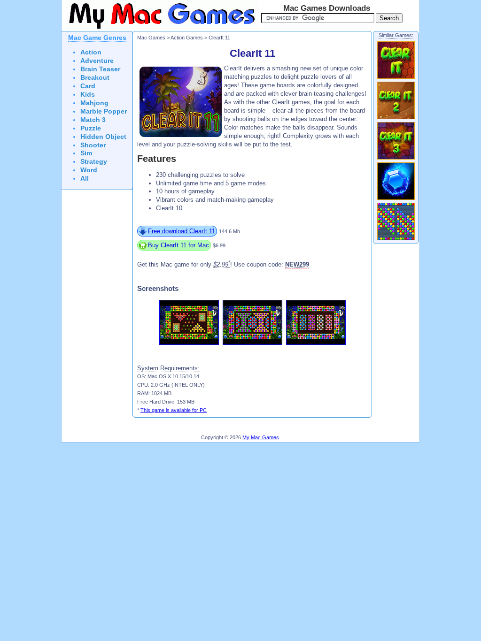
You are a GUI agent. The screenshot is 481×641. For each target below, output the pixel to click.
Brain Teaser (100, 69)
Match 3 (93, 119)
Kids (87, 94)
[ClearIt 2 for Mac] (396, 119)
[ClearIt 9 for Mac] (396, 199)
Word (88, 170)
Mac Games (151, 37)
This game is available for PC (173, 410)
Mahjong (94, 103)
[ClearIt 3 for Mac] (396, 159)
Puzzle (90, 128)
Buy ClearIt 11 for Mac (178, 245)
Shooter (93, 145)
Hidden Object (103, 136)
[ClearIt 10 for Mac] (396, 240)
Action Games (187, 37)
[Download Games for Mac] (160, 29)
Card (87, 86)
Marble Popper (103, 111)
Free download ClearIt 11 (181, 231)
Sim (86, 153)
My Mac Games (260, 437)
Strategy (93, 161)
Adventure (97, 60)
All (84, 178)
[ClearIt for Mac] (396, 78)
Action (90, 52)
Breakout (94, 77)
